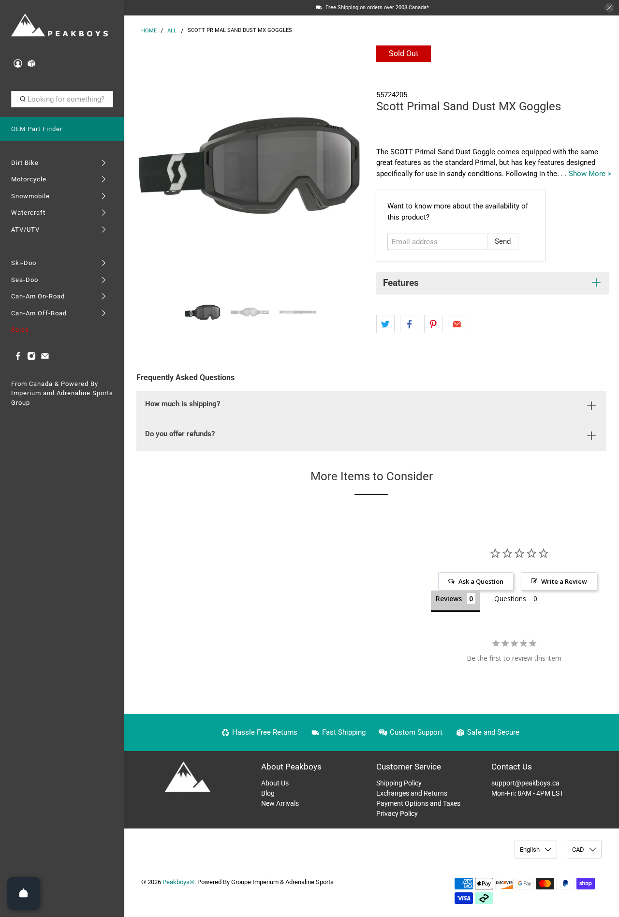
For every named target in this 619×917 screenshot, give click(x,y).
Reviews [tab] (449, 598)
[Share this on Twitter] (385, 324)
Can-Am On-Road (38, 296)
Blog (268, 793)
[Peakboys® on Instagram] (31, 358)
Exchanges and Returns (411, 793)
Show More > (590, 173)
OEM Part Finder (36, 129)
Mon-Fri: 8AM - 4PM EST (527, 793)
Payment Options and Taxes (418, 803)
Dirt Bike (25, 162)
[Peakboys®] (59, 26)
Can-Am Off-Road (39, 313)
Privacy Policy (397, 813)
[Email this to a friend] (457, 324)
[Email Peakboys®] (45, 358)
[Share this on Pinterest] (433, 324)
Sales (20, 329)
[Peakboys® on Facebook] (18, 358)
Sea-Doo (24, 279)
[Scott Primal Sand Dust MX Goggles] (248, 164)
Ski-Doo (23, 262)
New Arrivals (280, 803)
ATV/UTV (25, 229)
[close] (609, 8)
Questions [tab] (510, 598)
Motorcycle (28, 179)
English (530, 849)
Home (149, 30)
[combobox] (62, 99)
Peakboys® (178, 882)
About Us (275, 783)
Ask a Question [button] (480, 581)
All (172, 30)
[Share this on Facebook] (409, 324)
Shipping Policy (399, 783)
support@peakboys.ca (525, 783)
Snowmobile (30, 196)
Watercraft (28, 212)
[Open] (23, 893)
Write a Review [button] (564, 581)
